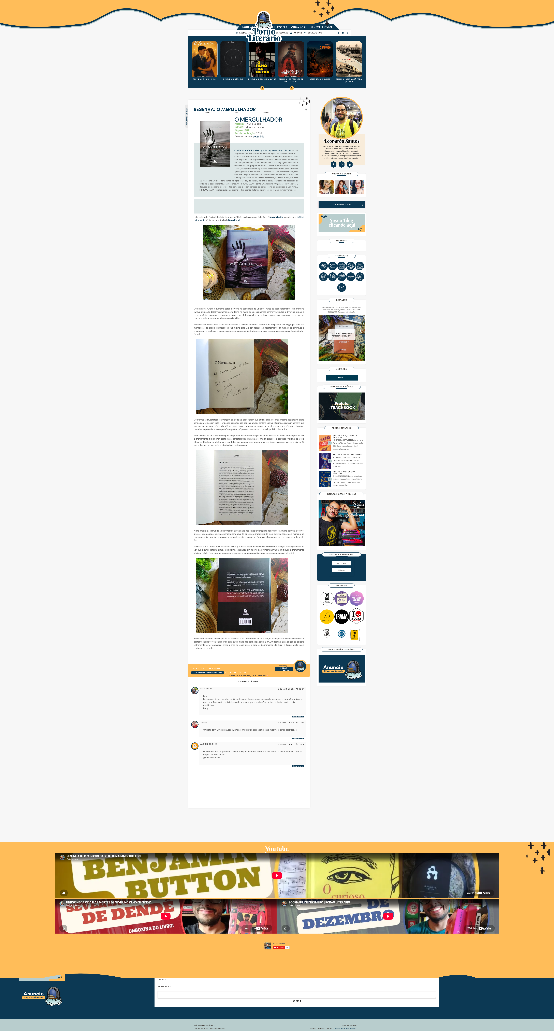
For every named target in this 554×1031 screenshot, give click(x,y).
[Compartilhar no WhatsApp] (245, 673)
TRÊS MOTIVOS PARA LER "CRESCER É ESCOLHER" (341, 334)
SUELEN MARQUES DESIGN (344, 1028)
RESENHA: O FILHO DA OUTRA (262, 79)
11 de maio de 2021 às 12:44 (291, 744)
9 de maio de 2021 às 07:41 (291, 722)
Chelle (203, 722)
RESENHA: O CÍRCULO (233, 79)
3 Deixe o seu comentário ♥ (207, 668)
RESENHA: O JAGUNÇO (320, 79)
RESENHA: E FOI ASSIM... (204, 79)
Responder (298, 716)
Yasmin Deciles (208, 744)
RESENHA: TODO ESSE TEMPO (347, 454)
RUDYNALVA (206, 688)
